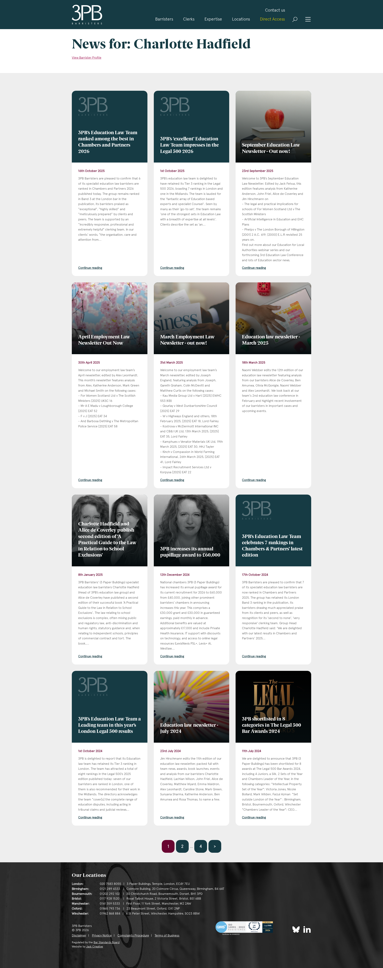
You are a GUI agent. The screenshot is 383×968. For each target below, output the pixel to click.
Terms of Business (167, 935)
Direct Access (272, 19)
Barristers (164, 19)
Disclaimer (79, 935)
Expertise (213, 19)
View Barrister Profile (86, 57)
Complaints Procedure (133, 935)
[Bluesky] (296, 929)
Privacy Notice (102, 935)
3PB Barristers (87, 14)
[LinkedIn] (307, 929)
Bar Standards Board (106, 942)
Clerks (188, 19)
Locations (241, 19)
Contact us (275, 10)
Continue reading (90, 268)
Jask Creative (94, 946)
